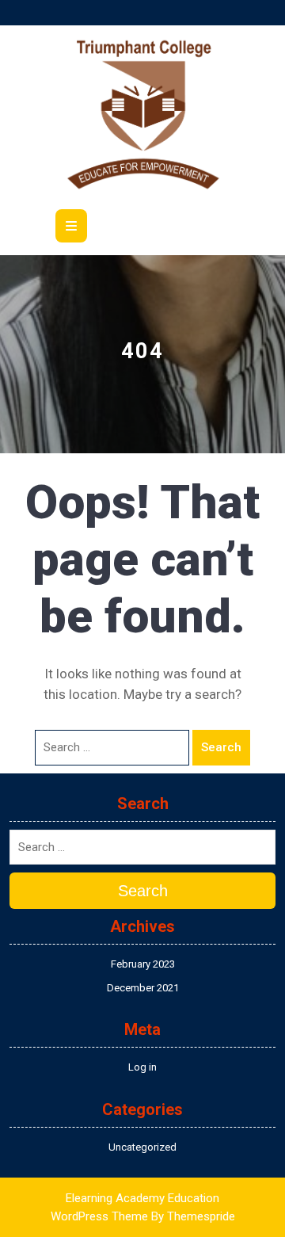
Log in (142, 1067)
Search (221, 747)
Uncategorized (142, 1147)
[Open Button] (71, 225)
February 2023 (143, 964)
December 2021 (143, 988)
